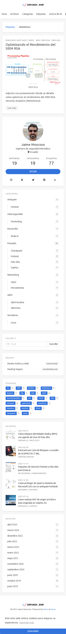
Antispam (22, 490)
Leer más (12, 108)
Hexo (45, 609)
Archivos (14, 14)
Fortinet (33, 490)
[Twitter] (33, 180)
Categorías (27, 14)
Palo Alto (35, 440)
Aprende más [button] (26, 622)
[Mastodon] (22, 180)
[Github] (11, 180)
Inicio (4, 14)
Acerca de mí (55, 14)
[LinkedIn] (44, 180)
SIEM (38, 40)
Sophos (33, 506)
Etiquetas (41, 14)
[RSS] (55, 180)
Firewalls (23, 440)
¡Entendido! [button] (33, 631)
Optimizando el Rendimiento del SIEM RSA (30, 46)
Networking (24, 473)
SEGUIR (33, 171)
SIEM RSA (46, 40)
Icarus (53, 609)
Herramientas (39, 473)
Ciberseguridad (26, 457)
